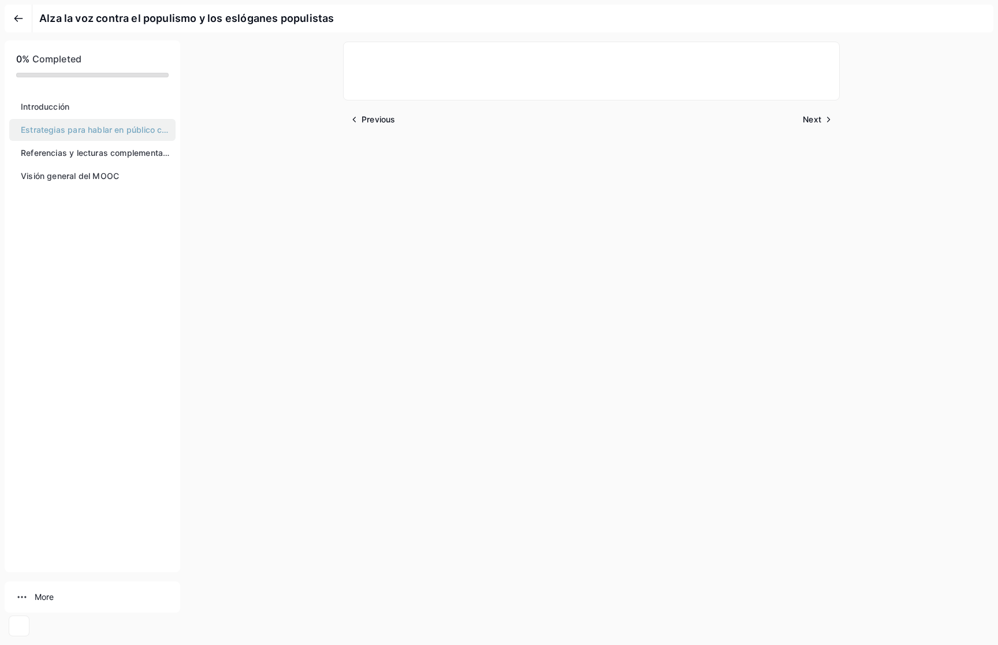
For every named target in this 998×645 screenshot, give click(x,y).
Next (812, 119)
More (44, 597)
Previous (378, 119)
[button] (92, 107)
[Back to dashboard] (18, 18)
